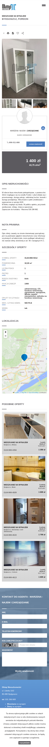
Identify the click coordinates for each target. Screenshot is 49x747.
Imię (4, 612)
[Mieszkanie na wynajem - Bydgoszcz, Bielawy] (24, 433)
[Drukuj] (8, 33)
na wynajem (16, 704)
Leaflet (16, 392)
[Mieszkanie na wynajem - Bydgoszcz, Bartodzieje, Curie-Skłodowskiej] (24, 518)
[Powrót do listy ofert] (4, 33)
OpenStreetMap (34, 392)
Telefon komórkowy (12, 631)
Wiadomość (7, 650)
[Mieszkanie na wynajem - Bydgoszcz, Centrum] (24, 560)
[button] (24, 357)
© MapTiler (23, 392)
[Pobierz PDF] (13, 33)
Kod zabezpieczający (12, 641)
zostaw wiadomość (35, 144)
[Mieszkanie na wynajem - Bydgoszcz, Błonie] (24, 475)
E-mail (5, 622)
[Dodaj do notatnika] (17, 33)
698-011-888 (14, 142)
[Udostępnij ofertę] (22, 33)
